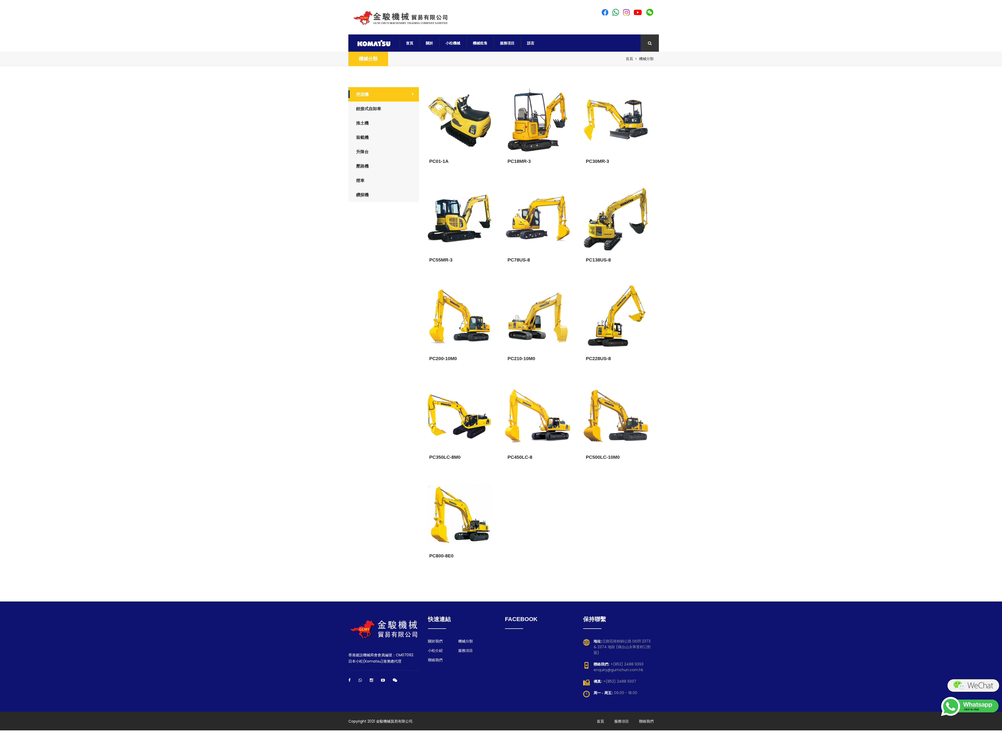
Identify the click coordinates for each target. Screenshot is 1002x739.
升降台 (362, 152)
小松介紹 (435, 650)
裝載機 (362, 137)
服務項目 (507, 43)
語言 (530, 43)
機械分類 (368, 58)
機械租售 (480, 43)
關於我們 (435, 641)
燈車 (360, 180)
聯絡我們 (435, 660)
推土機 (362, 123)
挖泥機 (362, 94)
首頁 (409, 43)
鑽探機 (362, 195)
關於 (429, 43)
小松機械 (453, 43)
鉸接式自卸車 (368, 108)
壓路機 (362, 166)
